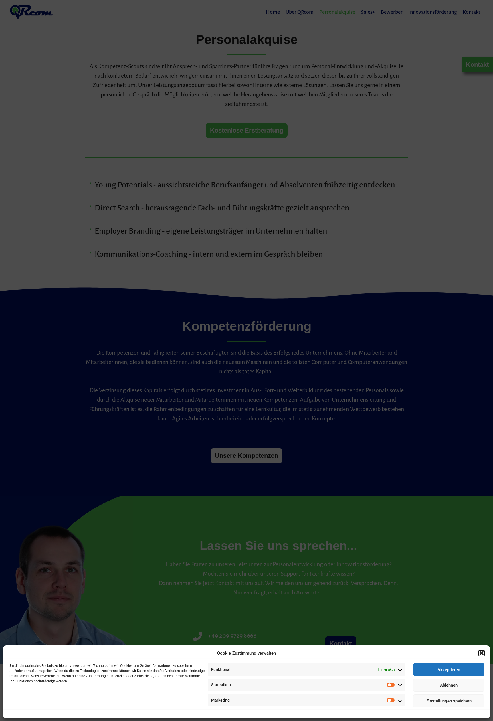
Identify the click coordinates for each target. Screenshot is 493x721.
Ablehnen (449, 685)
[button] (481, 653)
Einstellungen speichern (449, 701)
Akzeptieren (448, 669)
